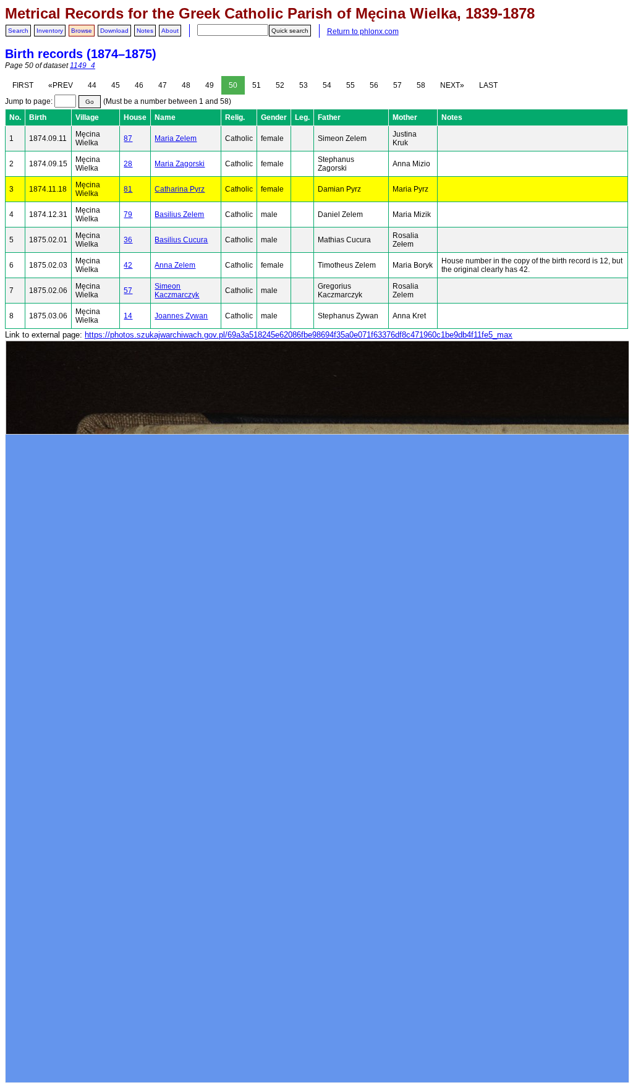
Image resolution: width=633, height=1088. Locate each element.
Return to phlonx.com (363, 31)
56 (374, 85)
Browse (81, 30)
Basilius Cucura (181, 240)
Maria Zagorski (180, 163)
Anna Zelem (175, 265)
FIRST (22, 85)
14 (128, 316)
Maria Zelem (176, 138)
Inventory (49, 30)
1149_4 (82, 65)
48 (186, 85)
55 (350, 85)
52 (280, 85)
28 (128, 163)
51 (256, 85)
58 (421, 85)
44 (92, 85)
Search (18, 30)
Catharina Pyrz (180, 189)
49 (209, 85)
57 (397, 85)
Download (114, 30)
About (170, 30)
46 (139, 85)
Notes (145, 30)
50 (233, 85)
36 (128, 240)
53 (303, 85)
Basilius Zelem (179, 214)
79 (128, 214)
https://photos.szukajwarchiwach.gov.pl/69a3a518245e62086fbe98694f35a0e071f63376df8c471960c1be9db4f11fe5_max (298, 334)
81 (128, 189)
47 (162, 85)
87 (128, 138)
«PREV (60, 85)
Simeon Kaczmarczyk (177, 290)
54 (327, 85)
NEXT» (452, 85)
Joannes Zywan (181, 316)
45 (115, 85)
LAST (488, 85)
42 (128, 265)
